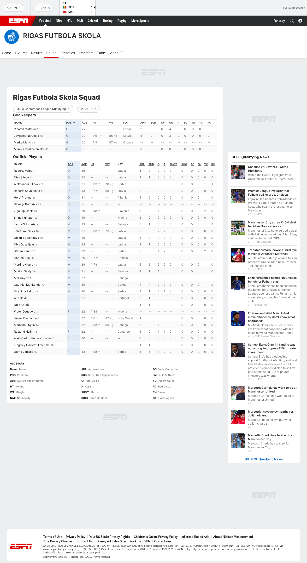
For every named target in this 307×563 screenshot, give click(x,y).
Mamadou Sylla (24, 325)
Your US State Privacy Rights (109, 537)
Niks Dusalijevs (24, 244)
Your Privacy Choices (58, 541)
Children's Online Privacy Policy (156, 537)
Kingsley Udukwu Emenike (32, 345)
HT (94, 122)
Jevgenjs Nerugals (26, 135)
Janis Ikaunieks (24, 231)
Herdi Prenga (22, 197)
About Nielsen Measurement (233, 537)
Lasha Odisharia (24, 224)
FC (186, 122)
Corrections (162, 541)
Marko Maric (22, 142)
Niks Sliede (21, 177)
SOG (184, 164)
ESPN (18, 21)
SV (163, 122)
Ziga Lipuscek (23, 211)
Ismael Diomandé (25, 318)
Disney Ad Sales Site (111, 541)
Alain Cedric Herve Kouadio (32, 338)
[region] (115, 135)
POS (69, 122)
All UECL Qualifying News (264, 459)
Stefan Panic (22, 251)
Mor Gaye (20, 278)
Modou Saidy (23, 271)
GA (171, 122)
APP (143, 122)
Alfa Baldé (21, 298)
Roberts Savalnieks (27, 191)
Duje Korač (21, 305)
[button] (292, 21)
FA (193, 122)
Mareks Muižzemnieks (29, 149)
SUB (153, 122)
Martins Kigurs (23, 264)
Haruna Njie (22, 258)
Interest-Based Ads (195, 537)
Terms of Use (52, 537)
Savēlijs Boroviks (25, 204)
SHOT (173, 164)
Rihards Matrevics (26, 129)
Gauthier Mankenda (27, 284)
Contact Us (85, 541)
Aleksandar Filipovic (27, 184)
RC (209, 122)
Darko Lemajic (23, 351)
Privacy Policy (75, 537)
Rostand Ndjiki (23, 331)
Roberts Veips (23, 170)
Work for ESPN (140, 541)
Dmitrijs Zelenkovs (26, 237)
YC (201, 122)
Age (84, 122)
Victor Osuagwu (24, 311)
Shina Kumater (24, 217)
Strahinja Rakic (24, 291)
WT (111, 122)
